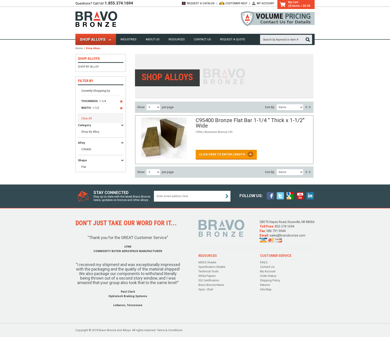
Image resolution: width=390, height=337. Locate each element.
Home (79, 48)
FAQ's (263, 262)
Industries (129, 39)
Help (236, 3)
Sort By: (270, 107)
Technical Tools (208, 271)
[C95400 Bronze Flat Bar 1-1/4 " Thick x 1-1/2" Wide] (164, 140)
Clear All (86, 118)
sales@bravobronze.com (287, 235)
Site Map (266, 289)
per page (168, 107)
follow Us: (251, 195)
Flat (83, 166)
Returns (265, 285)
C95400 (86, 149)
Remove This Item (121, 102)
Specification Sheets (211, 267)
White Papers (207, 276)
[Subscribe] (227, 196)
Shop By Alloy (88, 66)
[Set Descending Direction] (309, 107)
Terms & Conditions (169, 330)
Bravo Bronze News (211, 285)
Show (141, 107)
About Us (153, 39)
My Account (265, 3)
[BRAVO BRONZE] (96, 18)
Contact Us (202, 39)
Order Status (268, 276)
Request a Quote (232, 39)
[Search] (308, 39)
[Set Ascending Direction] (306, 107)
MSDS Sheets (207, 262)
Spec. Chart (205, 289)
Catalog (201, 3)
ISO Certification (208, 280)
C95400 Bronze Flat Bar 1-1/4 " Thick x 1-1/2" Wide (250, 123)
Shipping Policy (270, 280)
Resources (177, 39)
